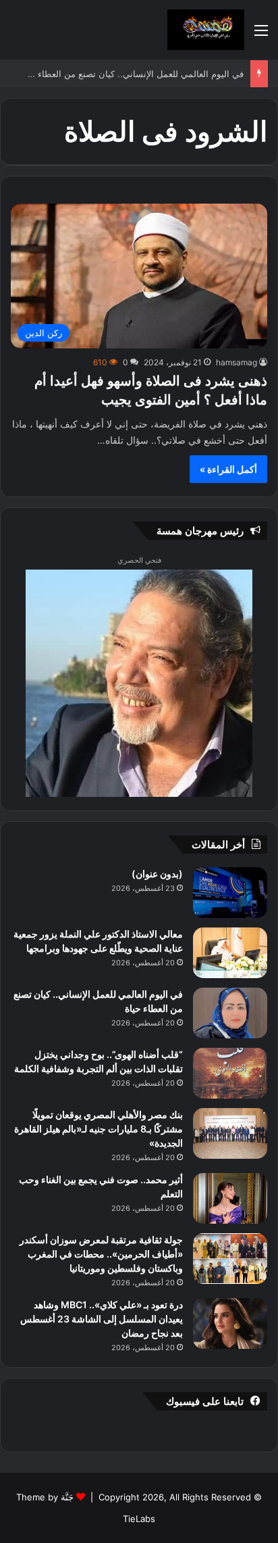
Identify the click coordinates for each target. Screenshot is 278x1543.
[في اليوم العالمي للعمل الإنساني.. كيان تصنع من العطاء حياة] (230, 1013)
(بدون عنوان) (157, 873)
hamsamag (236, 362)
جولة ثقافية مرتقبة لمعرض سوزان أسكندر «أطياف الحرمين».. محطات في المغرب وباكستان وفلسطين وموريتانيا (101, 1254)
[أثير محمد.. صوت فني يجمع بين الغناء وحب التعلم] (230, 1198)
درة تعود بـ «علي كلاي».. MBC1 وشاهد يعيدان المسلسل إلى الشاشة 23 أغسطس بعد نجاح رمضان (101, 1319)
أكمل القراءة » (228, 469)
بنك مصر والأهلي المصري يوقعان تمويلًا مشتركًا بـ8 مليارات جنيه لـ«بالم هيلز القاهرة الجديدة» (98, 1129)
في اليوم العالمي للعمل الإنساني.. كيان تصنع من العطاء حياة (132, 73)
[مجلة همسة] (205, 29)
